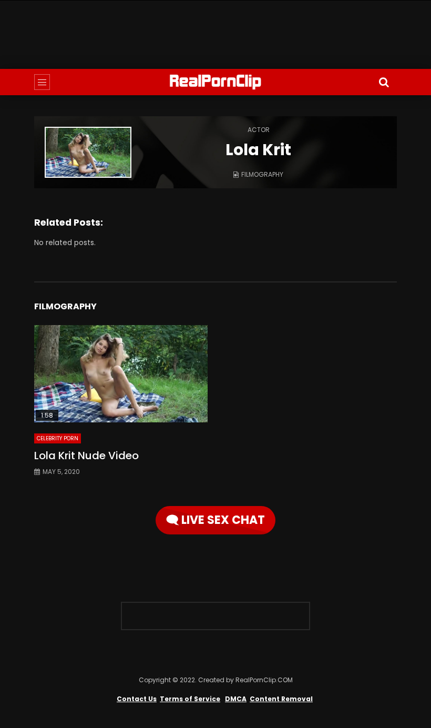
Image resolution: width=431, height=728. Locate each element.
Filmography (262, 174)
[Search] (384, 82)
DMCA (236, 698)
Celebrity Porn (57, 438)
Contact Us (137, 698)
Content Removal (281, 698)
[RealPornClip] (215, 82)
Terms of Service (190, 698)
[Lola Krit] (88, 152)
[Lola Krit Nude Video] (121, 374)
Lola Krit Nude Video (86, 455)
